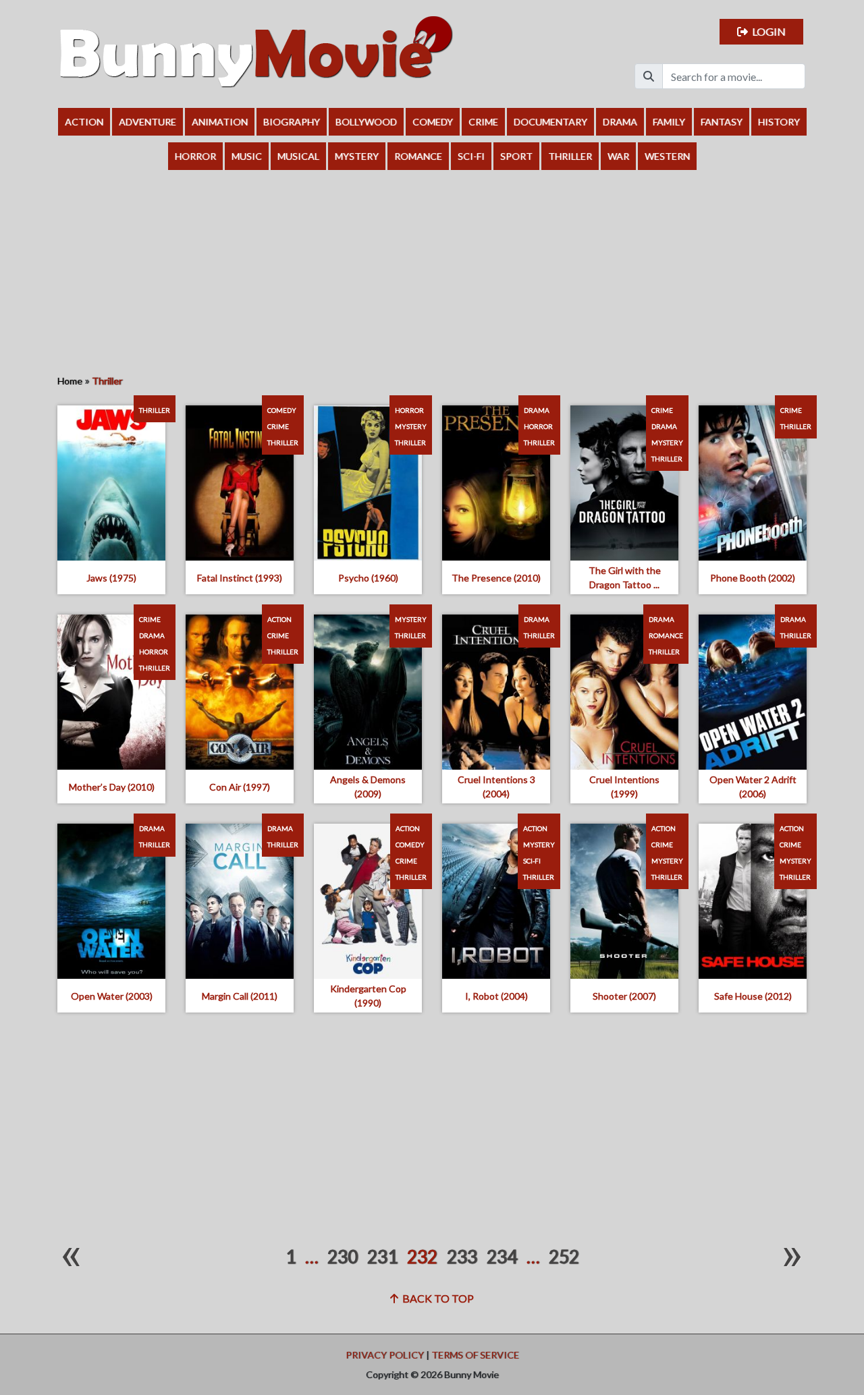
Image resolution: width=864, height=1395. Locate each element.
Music (247, 156)
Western (667, 156)
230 (342, 1257)
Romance (418, 156)
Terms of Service (475, 1355)
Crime (483, 121)
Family (669, 121)
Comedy (432, 121)
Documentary (550, 121)
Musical (298, 156)
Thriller (570, 156)
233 (462, 1257)
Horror (195, 156)
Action (84, 121)
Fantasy (721, 121)
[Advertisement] (432, 271)
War (618, 156)
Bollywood (366, 121)
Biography (291, 121)
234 (502, 1257)
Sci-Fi (471, 156)
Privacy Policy (385, 1355)
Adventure (147, 121)
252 (564, 1257)
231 (382, 1257)
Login (767, 31)
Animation (220, 121)
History (779, 121)
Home (69, 381)
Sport (516, 156)
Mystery (357, 156)
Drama (620, 121)
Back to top (436, 1298)
